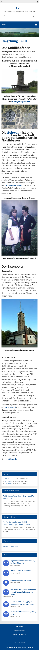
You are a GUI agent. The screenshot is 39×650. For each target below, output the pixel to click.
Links (19, 638)
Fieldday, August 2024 (10, 546)
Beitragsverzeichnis (19, 634)
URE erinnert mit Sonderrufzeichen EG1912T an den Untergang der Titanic (23, 592)
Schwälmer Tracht (14, 185)
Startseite (19, 627)
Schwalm (14, 132)
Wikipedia (12, 459)
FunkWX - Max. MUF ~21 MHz (20, 571)
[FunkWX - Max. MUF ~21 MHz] (6, 576)
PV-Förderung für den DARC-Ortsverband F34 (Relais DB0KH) (18, 497)
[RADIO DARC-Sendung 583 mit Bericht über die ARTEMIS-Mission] (6, 607)
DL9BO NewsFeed (20, 642)
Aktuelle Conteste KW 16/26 (20, 580)
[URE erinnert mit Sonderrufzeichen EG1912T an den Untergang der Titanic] (6, 595)
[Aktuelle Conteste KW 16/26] (6, 585)
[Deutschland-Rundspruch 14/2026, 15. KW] (6, 617)
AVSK (19, 8)
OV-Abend (8, 479)
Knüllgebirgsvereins (21, 101)
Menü (2, 2)
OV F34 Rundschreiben (11, 490)
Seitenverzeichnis (19, 630)
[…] (3, 509)
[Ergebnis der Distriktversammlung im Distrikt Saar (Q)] (6, 566)
